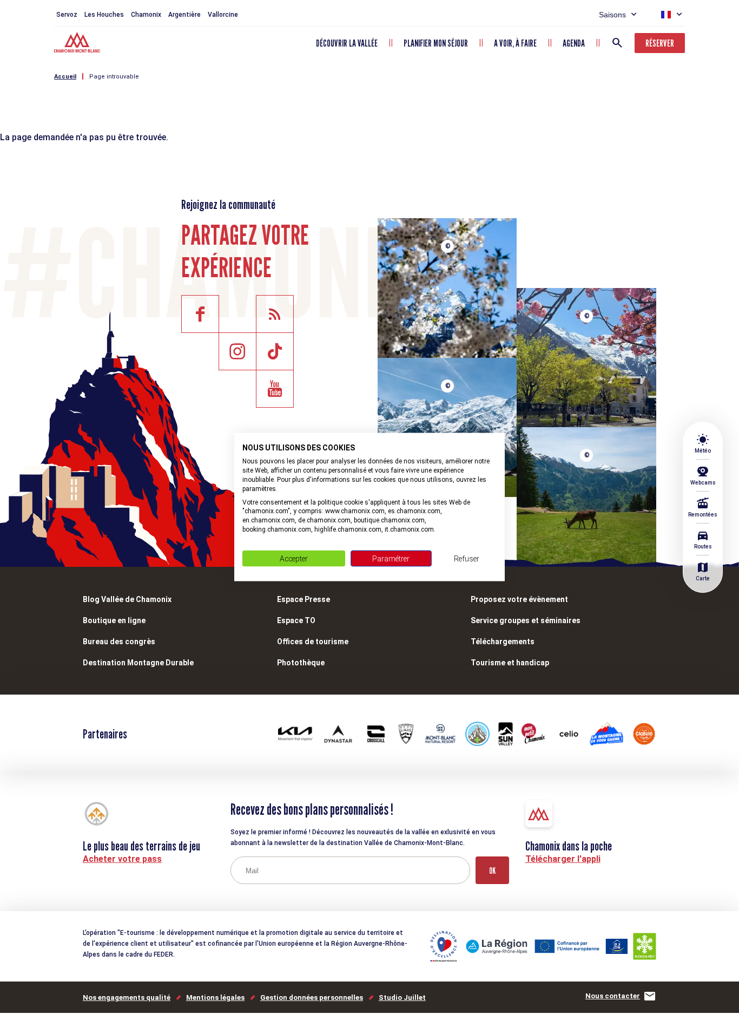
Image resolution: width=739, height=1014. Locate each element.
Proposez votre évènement (519, 599)
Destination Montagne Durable (138, 662)
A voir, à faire (515, 43)
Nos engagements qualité (126, 997)
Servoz (66, 14)
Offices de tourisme (312, 641)
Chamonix (146, 14)
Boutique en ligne (114, 620)
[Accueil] (78, 44)
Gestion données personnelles (311, 997)
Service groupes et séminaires (525, 620)
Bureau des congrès (119, 641)
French (666, 14)
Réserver (659, 43)
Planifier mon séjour (436, 43)
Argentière (184, 14)
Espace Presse (303, 599)
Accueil (65, 76)
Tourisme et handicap (510, 662)
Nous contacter (612, 996)
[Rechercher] (617, 42)
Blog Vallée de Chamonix (127, 599)
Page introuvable (114, 76)
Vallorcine (223, 14)
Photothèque (301, 662)
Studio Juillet (402, 997)
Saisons (612, 14)
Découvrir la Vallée (347, 43)
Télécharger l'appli (563, 859)
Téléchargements (503, 641)
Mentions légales (215, 997)
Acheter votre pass (122, 859)
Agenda (574, 43)
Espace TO (296, 620)
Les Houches (104, 14)
